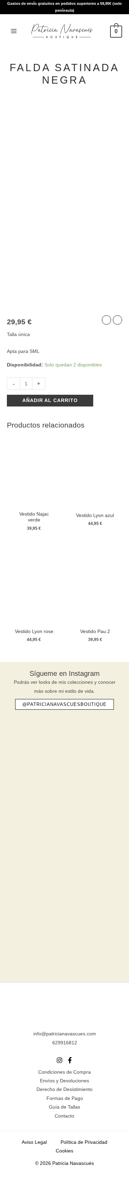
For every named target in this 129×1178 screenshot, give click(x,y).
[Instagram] (59, 1060)
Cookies (64, 1150)
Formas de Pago (64, 1098)
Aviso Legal (34, 1142)
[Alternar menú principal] (13, 31)
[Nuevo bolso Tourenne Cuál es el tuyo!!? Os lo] (64, 746)
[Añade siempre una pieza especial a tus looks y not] (64, 809)
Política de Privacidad (84, 1142)
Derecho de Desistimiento (64, 1089)
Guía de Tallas (64, 1107)
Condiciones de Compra (64, 1072)
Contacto (64, 1116)
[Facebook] (70, 1060)
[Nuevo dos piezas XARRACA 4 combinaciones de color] (64, 934)
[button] (64, 704)
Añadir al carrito (50, 400)
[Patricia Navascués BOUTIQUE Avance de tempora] (64, 871)
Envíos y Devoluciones (64, 1080)
